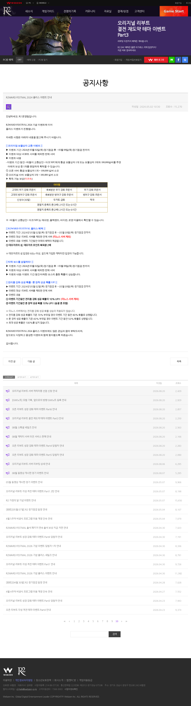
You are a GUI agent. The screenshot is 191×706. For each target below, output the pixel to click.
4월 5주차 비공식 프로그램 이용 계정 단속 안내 (29, 518)
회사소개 (58, 680)
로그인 (188, 3)
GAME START (174, 11)
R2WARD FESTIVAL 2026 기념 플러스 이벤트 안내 (31, 573)
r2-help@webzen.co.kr (26, 689)
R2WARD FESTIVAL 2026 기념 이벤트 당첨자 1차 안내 (33, 545)
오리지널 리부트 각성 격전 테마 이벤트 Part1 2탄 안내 (32, 491)
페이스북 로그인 (178, 60)
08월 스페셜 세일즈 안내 (24, 427)
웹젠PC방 (71, 680)
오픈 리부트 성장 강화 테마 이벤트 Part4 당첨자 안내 (38, 445)
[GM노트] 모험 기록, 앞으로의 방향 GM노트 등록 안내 (39, 400)
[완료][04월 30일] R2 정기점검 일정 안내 (26, 582)
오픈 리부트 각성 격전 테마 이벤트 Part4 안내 (28, 609)
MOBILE (42, 3)
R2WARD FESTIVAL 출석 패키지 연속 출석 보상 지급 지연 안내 (37, 527)
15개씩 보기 (9, 377)
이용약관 (7, 680)
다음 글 (31, 361)
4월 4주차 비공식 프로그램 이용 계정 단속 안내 (29, 591)
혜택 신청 (31, 60)
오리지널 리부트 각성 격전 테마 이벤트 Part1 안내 (30, 564)
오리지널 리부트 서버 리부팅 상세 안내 (31, 463)
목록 (179, 361)
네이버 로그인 (172, 60)
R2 (22, 671)
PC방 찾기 (43, 60)
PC (30, 3)
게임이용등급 (85, 680)
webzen (14, 3)
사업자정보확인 (71, 689)
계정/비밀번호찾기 (133, 60)
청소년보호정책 (43, 680)
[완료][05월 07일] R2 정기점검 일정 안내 (26, 509)
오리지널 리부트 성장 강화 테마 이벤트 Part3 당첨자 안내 (34, 600)
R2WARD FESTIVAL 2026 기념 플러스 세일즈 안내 (31, 555)
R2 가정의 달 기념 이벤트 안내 (21, 500)
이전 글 (12, 361)
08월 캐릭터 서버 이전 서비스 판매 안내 (31, 436)
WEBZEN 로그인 (156, 60)
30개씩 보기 (21, 377)
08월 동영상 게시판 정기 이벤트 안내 (30, 472)
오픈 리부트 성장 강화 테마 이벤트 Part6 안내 (34, 409)
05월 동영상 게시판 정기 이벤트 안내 (24, 482)
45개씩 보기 (34, 377)
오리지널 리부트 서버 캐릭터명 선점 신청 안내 (34, 390)
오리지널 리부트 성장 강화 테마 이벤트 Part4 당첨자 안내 (34, 536)
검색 (115, 634)
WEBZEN (8, 671)
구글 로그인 (185, 60)
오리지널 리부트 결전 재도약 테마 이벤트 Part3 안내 (37, 418)
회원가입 (178, 3)
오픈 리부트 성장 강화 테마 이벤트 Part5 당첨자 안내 (38, 454)
